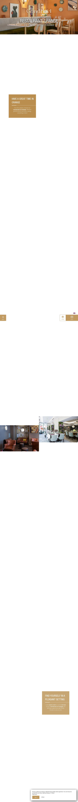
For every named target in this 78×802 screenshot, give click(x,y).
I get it (35, 797)
